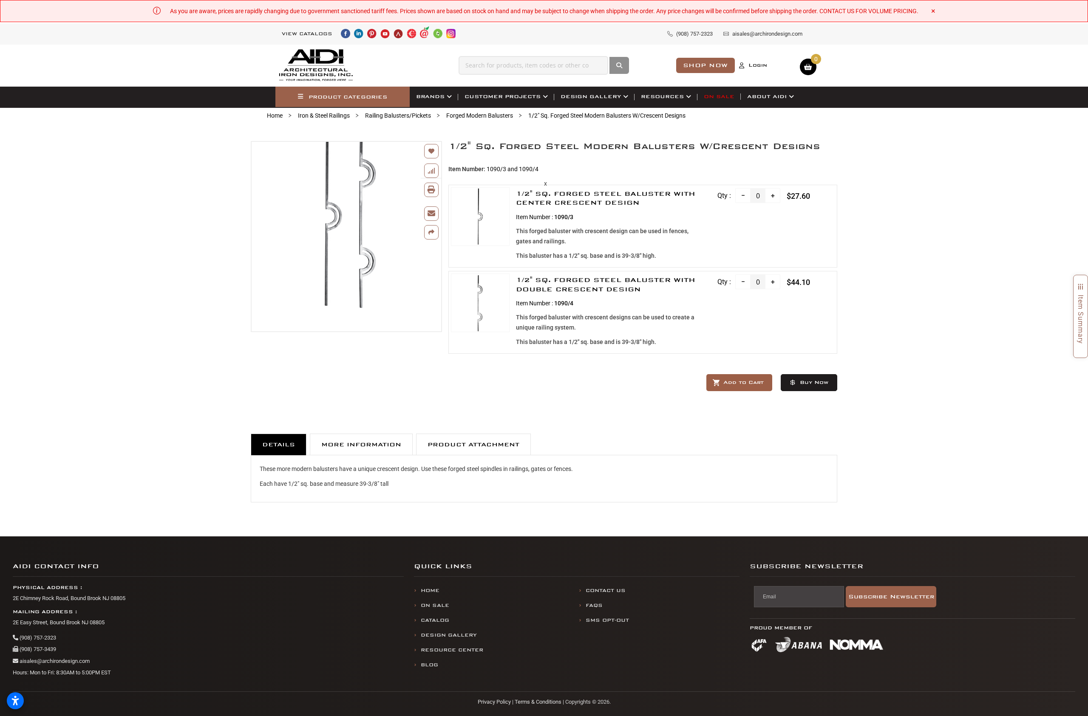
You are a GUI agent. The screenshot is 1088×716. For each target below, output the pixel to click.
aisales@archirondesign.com (54, 661)
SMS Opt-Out (607, 620)
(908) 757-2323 (37, 637)
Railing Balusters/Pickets (398, 115)
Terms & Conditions (538, 702)
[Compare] (431, 170)
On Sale (435, 605)
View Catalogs (307, 34)
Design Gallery (449, 635)
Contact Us (606, 590)
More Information (361, 444)
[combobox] (533, 65)
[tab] (278, 444)
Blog (429, 665)
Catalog (435, 620)
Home (275, 115)
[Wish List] (431, 151)
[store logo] (316, 65)
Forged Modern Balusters (479, 115)
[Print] (431, 190)
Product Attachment (473, 444)
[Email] (431, 213)
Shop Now (705, 65)
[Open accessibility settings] (15, 700)
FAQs (594, 605)
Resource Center (452, 650)
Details (278, 444)
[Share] (431, 232)
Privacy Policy (494, 702)
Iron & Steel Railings (324, 115)
